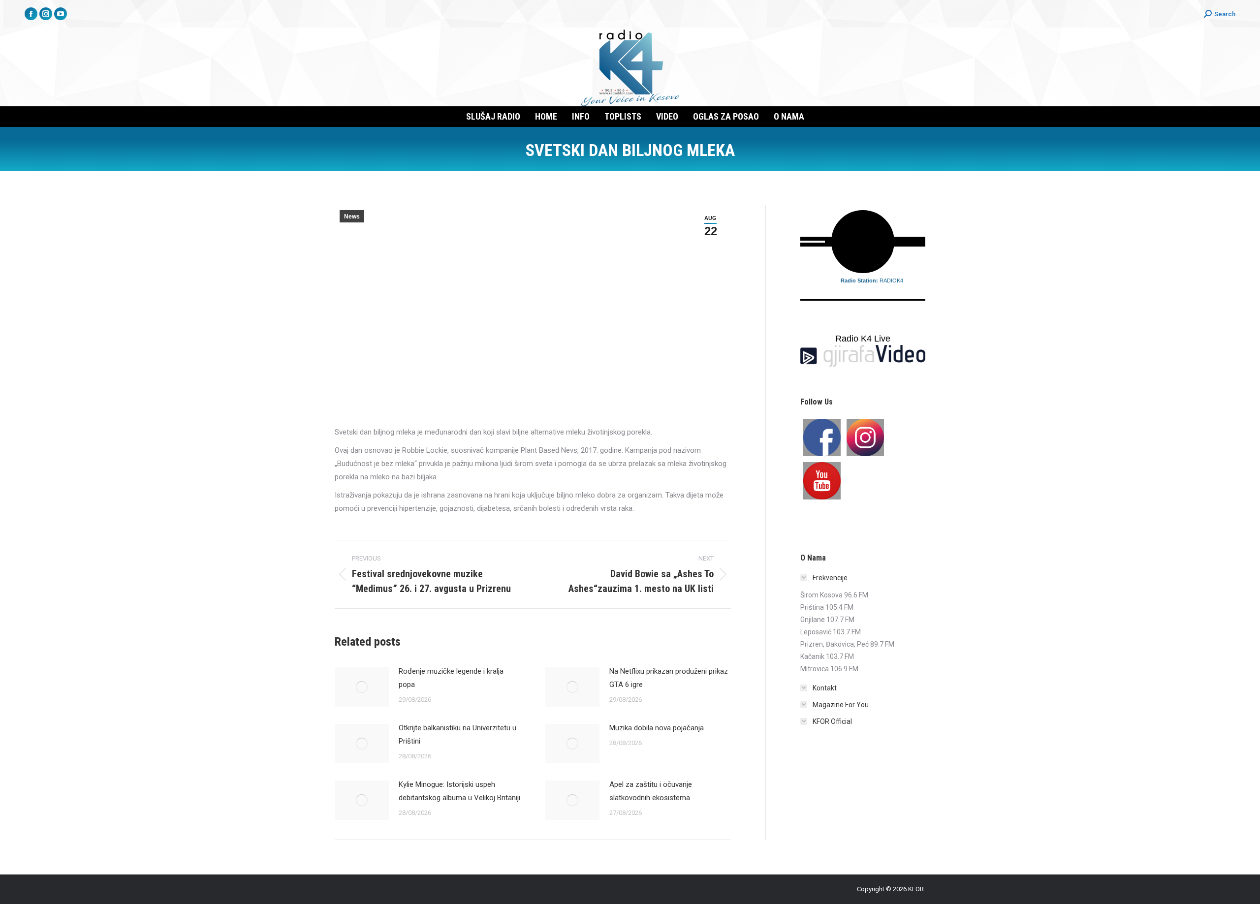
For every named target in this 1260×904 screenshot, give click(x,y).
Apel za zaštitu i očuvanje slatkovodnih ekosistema (650, 791)
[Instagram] (865, 437)
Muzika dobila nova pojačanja (656, 727)
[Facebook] (822, 437)
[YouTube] (822, 480)
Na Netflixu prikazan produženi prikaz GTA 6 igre (668, 678)
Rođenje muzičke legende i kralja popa (451, 678)
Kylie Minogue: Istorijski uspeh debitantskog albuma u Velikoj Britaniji (459, 791)
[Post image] (362, 687)
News (352, 216)
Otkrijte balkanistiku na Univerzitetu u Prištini (457, 734)
